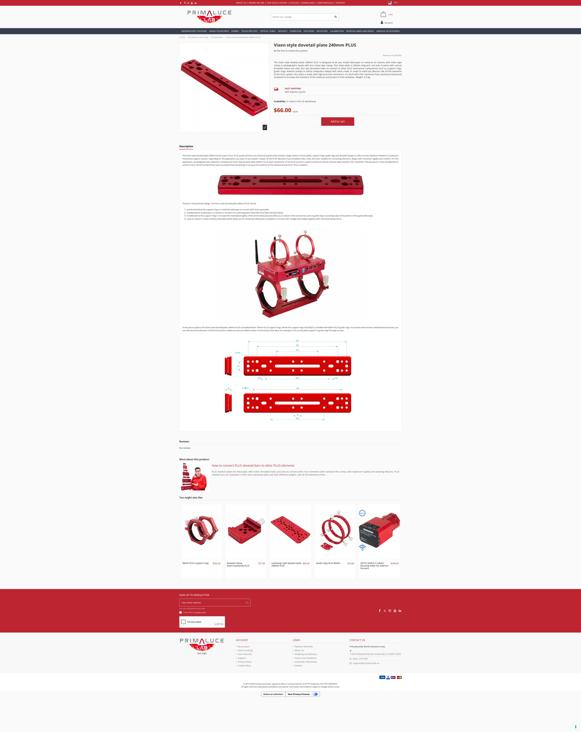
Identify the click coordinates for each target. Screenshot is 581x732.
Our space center (277, 2)
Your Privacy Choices (299, 694)
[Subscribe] (247, 602)
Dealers (298, 665)
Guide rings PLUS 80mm (328, 563)
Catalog (294, 2)
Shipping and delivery (306, 654)
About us (241, 2)
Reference (387, 55)
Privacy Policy (244, 661)
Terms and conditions (306, 658)
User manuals (245, 654)
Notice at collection (273, 694)
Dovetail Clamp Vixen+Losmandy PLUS (238, 564)
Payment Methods (304, 646)
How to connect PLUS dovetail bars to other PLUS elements (253, 465)
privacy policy (200, 612)
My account (243, 646)
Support (340, 2)
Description (186, 146)
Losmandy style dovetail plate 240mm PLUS (286, 564)
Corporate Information (306, 661)
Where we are (256, 2)
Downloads (308, 2)
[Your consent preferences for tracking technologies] (576, 727)
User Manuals (325, 2)
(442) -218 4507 (360, 658)
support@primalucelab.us (366, 663)
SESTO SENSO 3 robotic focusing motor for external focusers (374, 566)
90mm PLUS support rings (195, 563)
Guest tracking (245, 650)
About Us (299, 650)
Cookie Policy (244, 665)
